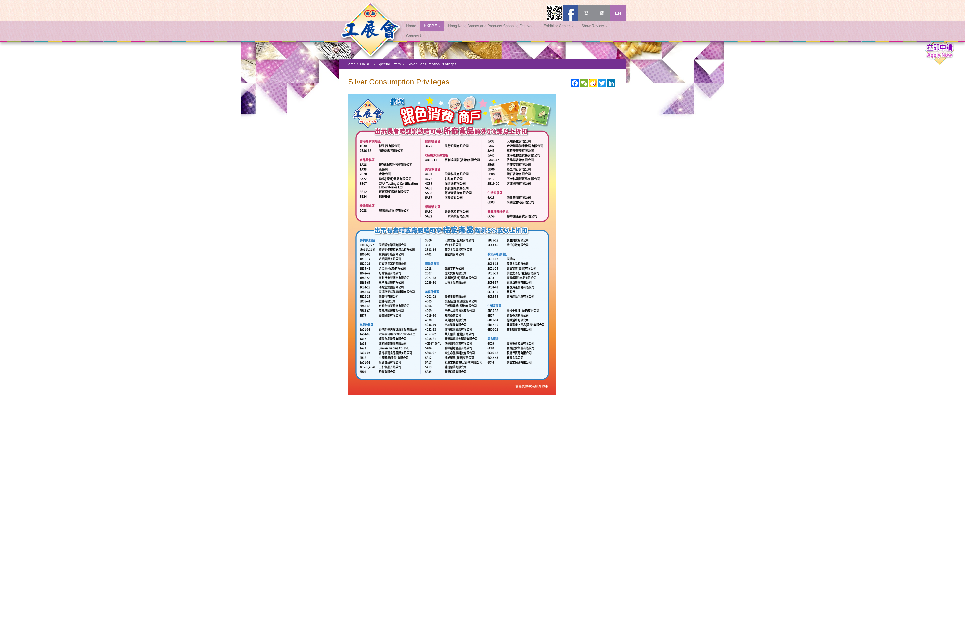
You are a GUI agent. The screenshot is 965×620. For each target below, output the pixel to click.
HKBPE (431, 26)
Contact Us (415, 36)
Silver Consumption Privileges (432, 64)
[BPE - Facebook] (570, 13)
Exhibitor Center (557, 26)
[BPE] (370, 11)
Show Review (593, 26)
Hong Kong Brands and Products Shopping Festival (490, 26)
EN (618, 13)
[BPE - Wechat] (554, 13)
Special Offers (389, 64)
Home (411, 26)
